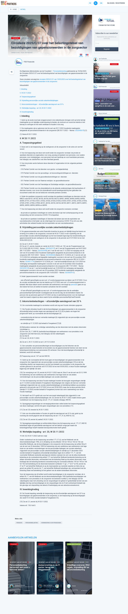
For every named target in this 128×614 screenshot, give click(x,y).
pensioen (74, 285)
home (15, 9)
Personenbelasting (59, 71)
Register (107, 49)
